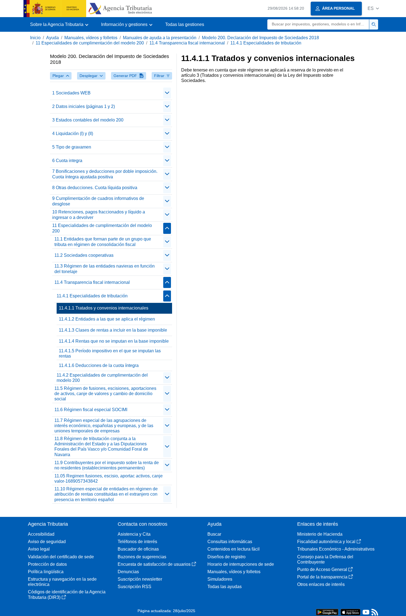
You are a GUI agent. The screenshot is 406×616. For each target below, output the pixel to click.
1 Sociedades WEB (71, 93)
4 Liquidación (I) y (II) (72, 133)
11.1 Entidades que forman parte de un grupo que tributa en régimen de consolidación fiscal (102, 242)
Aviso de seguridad (47, 541)
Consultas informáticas (229, 541)
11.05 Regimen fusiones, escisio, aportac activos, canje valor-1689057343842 (108, 478)
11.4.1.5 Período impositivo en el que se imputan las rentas (110, 353)
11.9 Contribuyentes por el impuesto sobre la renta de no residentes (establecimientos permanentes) (106, 465)
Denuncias (128, 571)
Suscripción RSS (134, 586)
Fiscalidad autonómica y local (326, 541)
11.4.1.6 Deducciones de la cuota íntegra (99, 365)
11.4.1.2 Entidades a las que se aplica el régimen (107, 319)
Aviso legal (39, 549)
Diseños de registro (226, 556)
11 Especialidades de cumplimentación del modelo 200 (90, 43)
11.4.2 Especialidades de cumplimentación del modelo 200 (102, 378)
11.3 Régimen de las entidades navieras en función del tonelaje (104, 269)
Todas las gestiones (184, 24)
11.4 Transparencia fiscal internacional (187, 43)
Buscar (214, 534)
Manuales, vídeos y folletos (90, 37)
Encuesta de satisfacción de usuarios (154, 564)
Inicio (35, 37)
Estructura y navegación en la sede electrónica (62, 582)
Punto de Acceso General (322, 569)
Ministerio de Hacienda (319, 534)
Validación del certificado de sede (61, 556)
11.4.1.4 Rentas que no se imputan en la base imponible (114, 341)
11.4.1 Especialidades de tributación (265, 43)
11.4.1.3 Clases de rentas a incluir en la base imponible (113, 330)
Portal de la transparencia (322, 577)
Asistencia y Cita (134, 534)
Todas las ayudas (224, 586)
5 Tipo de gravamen (71, 147)
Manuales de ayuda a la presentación (159, 37)
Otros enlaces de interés (321, 584)
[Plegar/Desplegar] (167, 93)
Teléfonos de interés (137, 541)
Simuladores (219, 579)
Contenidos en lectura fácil (233, 549)
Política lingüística (46, 571)
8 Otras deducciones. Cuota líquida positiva (94, 187)
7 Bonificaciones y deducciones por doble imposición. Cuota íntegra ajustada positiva (104, 174)
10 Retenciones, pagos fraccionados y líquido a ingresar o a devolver (98, 215)
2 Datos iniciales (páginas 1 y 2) (83, 106)
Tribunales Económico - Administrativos (336, 549)
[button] (373, 8)
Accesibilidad (41, 534)
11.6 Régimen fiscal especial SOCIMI (90, 409)
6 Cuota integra (67, 160)
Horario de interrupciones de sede (240, 564)
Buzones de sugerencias (142, 556)
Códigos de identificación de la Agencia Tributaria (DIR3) (67, 594)
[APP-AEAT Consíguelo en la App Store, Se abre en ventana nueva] (350, 611)
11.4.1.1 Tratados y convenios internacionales (103, 308)
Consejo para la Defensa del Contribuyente (325, 559)
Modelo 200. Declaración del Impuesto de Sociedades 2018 (260, 37)
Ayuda (52, 37)
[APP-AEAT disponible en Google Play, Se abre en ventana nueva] (327, 611)
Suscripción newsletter (140, 579)
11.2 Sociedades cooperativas (84, 255)
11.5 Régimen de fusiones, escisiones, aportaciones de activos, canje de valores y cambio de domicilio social (105, 393)
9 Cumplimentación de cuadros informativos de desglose (98, 201)
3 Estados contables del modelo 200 (87, 120)
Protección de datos (47, 564)
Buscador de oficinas (138, 549)
